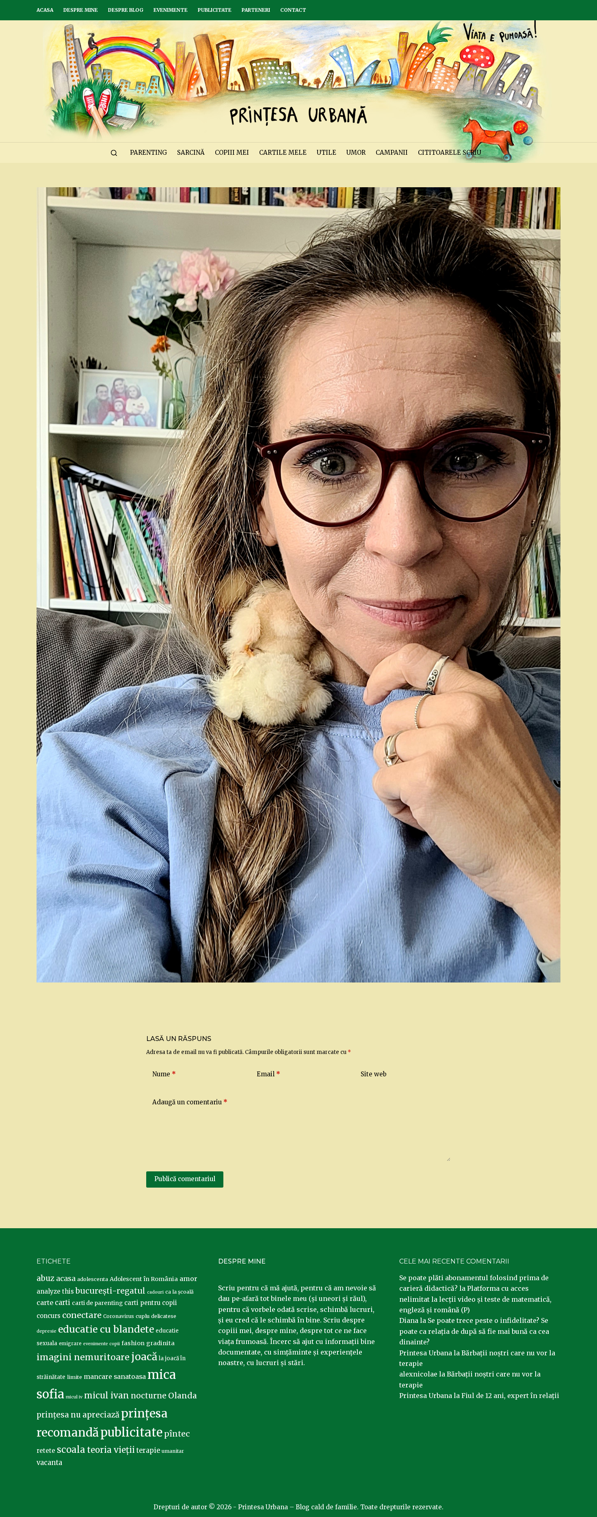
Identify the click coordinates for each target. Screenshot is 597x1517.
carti (62, 1302)
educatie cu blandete (106, 1329)
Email (268, 1074)
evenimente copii (101, 1343)
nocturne (149, 1395)
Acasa (45, 10)
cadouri (155, 1292)
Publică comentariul (184, 1179)
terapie (148, 1450)
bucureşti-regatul (110, 1291)
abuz (45, 1278)
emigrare (70, 1343)
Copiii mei (232, 152)
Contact (293, 10)
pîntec (177, 1434)
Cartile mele (283, 152)
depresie (46, 1331)
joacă (144, 1356)
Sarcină (191, 152)
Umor (356, 152)
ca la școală (179, 1292)
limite (74, 1377)
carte (45, 1302)
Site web (374, 1074)
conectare (82, 1315)
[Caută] (114, 153)
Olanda (182, 1395)
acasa (66, 1278)
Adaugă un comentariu (189, 1102)
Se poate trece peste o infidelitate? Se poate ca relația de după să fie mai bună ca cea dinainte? (474, 1331)
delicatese (163, 1316)
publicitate (131, 1432)
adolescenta (92, 1279)
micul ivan (106, 1395)
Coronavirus (118, 1316)
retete (46, 1450)
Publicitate (214, 10)
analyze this (55, 1291)
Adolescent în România (144, 1279)
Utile (326, 152)
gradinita (160, 1343)
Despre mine (80, 10)
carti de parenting (97, 1303)
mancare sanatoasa (115, 1376)
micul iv (74, 1397)
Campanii (392, 152)
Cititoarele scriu (449, 152)
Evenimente (171, 10)
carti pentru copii (150, 1303)
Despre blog (125, 10)
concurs (49, 1316)
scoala (71, 1449)
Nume (164, 1074)
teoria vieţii (111, 1450)
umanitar (173, 1451)
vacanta (49, 1463)
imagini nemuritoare (83, 1357)
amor (188, 1279)
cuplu (142, 1316)
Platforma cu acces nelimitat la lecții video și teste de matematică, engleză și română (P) (475, 1299)
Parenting (148, 152)
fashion (133, 1343)
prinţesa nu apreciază (78, 1415)
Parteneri (256, 10)
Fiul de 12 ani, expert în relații (510, 1395)
